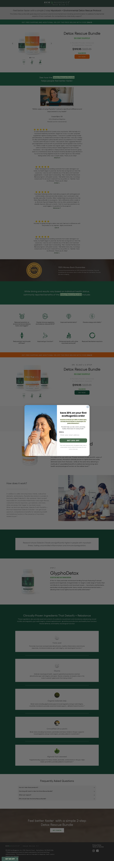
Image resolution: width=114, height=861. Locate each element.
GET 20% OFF (73, 440)
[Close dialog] (88, 407)
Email (61, 432)
